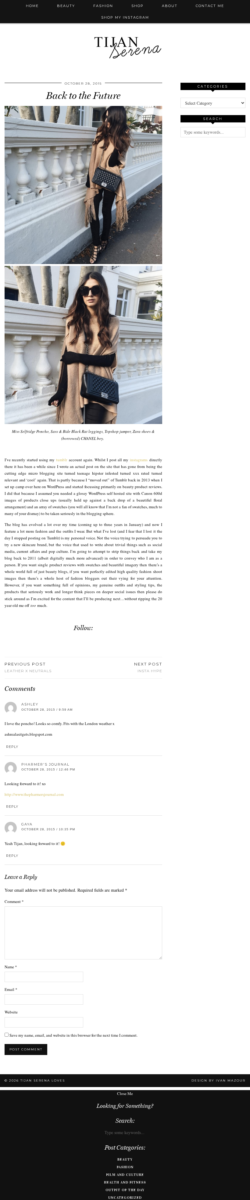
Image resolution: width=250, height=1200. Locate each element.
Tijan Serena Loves (42, 1080)
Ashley (29, 704)
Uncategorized (125, 1197)
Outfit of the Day (125, 1190)
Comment (14, 901)
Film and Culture (125, 1175)
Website (11, 1012)
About (169, 6)
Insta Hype (148, 667)
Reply (12, 747)
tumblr (61, 459)
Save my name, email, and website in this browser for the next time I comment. (73, 1035)
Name (11, 967)
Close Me (125, 1093)
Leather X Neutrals (28, 667)
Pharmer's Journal (45, 764)
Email (11, 989)
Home (32, 6)
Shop (137, 6)
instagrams (139, 459)
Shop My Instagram (125, 17)
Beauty (66, 6)
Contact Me (210, 6)
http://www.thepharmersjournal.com (34, 794)
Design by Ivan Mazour (218, 1080)
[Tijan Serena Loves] (125, 32)
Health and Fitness (125, 1182)
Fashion (103, 6)
